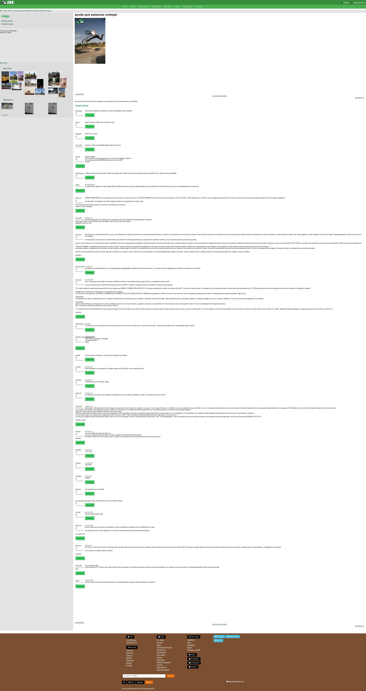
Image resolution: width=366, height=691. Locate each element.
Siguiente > (359, 98)
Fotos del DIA (161, 667)
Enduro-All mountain (164, 662)
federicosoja (79, 173)
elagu (77, 185)
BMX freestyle (161, 652)
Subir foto (220, 636)
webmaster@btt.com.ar (236, 681)
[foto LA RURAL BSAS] (53, 88)
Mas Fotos (3, 63)
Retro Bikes (161, 660)
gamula (78, 367)
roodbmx (78, 380)
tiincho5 (78, 489)
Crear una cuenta (359, 2)
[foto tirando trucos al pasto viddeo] (17, 83)
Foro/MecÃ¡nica (131, 642)
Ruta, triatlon (161, 655)
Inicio (132, 682)
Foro (125, 6)
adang (77, 156)
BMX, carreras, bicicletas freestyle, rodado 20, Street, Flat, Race (29, 10)
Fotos (133, 6)
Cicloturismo (187, 6)
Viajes (159, 645)
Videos (177, 6)
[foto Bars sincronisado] (21, 72)
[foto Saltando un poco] (40, 80)
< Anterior (79, 94)
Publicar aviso (233, 636)
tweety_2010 (79, 266)
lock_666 (78, 145)
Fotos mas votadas (163, 670)
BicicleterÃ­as (156, 6)
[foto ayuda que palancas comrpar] (62, 88)
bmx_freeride (79, 501)
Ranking (159, 665)
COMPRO (190, 640)
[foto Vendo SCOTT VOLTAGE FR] (8, 103)
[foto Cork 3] (54, 72)
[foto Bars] (64, 79)
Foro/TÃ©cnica (131, 640)
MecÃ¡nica (129, 653)
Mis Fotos (7, 68)
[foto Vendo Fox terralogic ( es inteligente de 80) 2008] (53, 103)
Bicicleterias (194, 659)
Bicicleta (133, 647)
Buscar (189, 647)
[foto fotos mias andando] (30, 89)
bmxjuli (77, 431)
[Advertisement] (36, 46)
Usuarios (198, 6)
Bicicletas (167, 6)
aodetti (77, 355)
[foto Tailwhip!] (31, 72)
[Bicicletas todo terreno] (61, 2)
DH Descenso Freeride (164, 647)
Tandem (129, 663)
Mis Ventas (8, 100)
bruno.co (78, 198)
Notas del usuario (7, 24)
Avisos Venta (143, 6)
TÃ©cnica (129, 650)
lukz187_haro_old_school (84, 337)
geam (77, 122)
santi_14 (78, 393)
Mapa (141, 682)
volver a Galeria (219, 96)
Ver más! (4, 115)
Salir (149, 682)
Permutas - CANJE (193, 650)
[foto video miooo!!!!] (14, 72)
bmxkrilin (78, 134)
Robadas (129, 655)
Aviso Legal (126, 688)
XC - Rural (160, 640)
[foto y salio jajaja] (31, 80)
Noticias (129, 658)
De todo (159, 657)
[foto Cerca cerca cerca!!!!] (40, 89)
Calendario (130, 660)
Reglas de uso (135, 688)
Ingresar (346, 2)
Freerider (129, 665)
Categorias (191, 645)
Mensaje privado (7, 21)
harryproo (78, 111)
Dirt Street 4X (161, 650)
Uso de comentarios (147, 688)
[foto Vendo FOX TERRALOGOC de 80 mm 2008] (29, 103)
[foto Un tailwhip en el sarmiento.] (6, 72)
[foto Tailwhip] (54, 79)
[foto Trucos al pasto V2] (7, 83)
